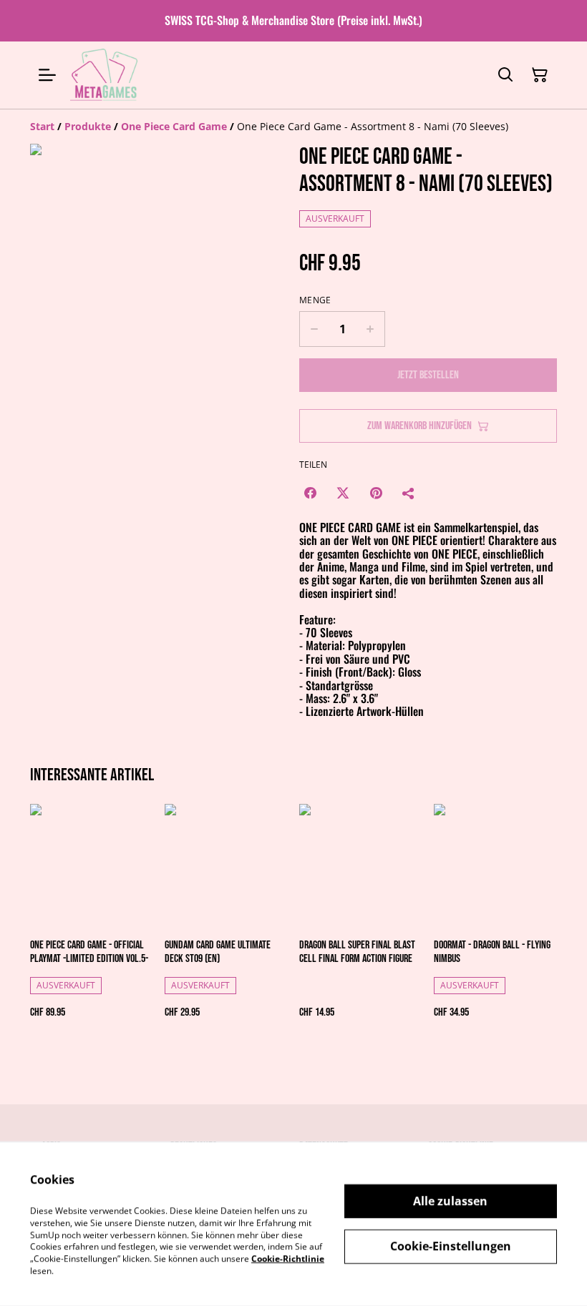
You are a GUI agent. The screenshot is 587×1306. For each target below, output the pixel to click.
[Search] (505, 75)
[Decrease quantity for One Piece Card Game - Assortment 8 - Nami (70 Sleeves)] (314, 329)
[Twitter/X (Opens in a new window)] (343, 493)
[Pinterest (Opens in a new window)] (376, 493)
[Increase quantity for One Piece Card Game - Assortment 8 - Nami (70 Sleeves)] (370, 329)
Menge (315, 300)
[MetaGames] (105, 75)
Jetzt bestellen (428, 375)
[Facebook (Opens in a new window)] (310, 493)
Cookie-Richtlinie (287, 1258)
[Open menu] (47, 75)
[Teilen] (408, 493)
